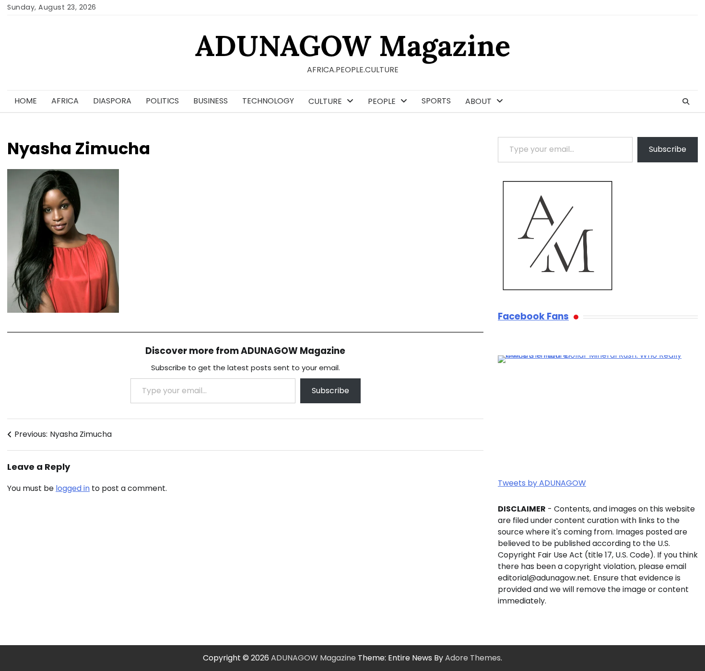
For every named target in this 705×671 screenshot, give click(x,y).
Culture (325, 101)
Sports (436, 100)
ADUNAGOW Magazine (352, 45)
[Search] (686, 101)
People (382, 101)
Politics (162, 100)
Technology (268, 100)
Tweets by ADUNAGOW (542, 483)
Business (210, 100)
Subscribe (330, 390)
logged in (73, 488)
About (478, 101)
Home (25, 100)
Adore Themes (473, 657)
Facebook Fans (533, 316)
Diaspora (112, 100)
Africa (65, 100)
